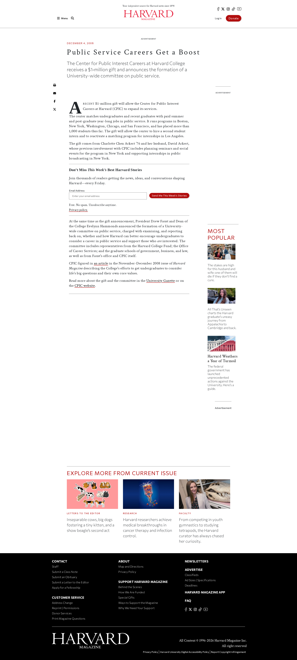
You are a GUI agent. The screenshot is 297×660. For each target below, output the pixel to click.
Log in (218, 18)
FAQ (188, 600)
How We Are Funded (131, 592)
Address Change (62, 602)
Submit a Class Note (65, 571)
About (124, 561)
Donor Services (62, 613)
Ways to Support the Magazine (138, 602)
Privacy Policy (127, 571)
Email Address (77, 190)
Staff (55, 566)
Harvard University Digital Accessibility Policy (184, 651)
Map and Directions (130, 566)
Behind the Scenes (130, 587)
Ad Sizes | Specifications (200, 580)
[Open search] (72, 18)
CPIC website (85, 285)
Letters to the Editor (83, 513)
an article (101, 263)
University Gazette (160, 280)
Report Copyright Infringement (228, 651)
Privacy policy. (78, 210)
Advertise (194, 569)
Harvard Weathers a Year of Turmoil (222, 359)
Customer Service (68, 597)
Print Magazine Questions (68, 618)
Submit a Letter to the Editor (70, 582)
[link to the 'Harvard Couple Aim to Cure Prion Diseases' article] (223, 253)
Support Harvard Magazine (143, 582)
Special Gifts (126, 597)
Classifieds (191, 575)
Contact (59, 561)
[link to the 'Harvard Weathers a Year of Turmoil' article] (223, 345)
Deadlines (191, 585)
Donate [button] (233, 18)
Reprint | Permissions (65, 608)
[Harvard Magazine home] (148, 15)
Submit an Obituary (64, 577)
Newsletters (196, 561)
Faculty (185, 513)
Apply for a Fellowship (66, 587)
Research (130, 513)
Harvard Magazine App (205, 592)
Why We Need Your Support (136, 608)
